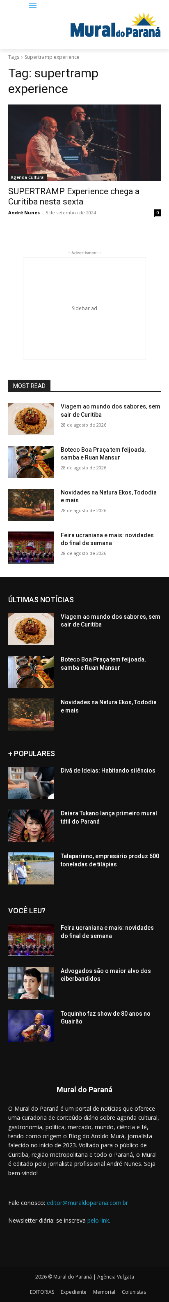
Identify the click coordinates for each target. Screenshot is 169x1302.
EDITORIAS (42, 1291)
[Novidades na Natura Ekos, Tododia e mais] (31, 505)
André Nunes (24, 212)
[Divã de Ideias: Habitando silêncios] (31, 783)
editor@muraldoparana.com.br (87, 1203)
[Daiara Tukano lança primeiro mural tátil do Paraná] (31, 826)
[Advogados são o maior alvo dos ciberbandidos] (31, 983)
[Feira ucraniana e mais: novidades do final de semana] (31, 547)
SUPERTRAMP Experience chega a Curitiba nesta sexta (73, 196)
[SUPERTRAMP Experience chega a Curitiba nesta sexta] (84, 142)
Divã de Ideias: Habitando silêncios (108, 770)
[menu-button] (33, 6)
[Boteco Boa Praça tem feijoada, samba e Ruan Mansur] (31, 462)
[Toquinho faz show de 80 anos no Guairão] (31, 1026)
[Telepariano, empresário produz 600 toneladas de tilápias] (31, 868)
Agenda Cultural (28, 177)
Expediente (74, 1291)
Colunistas (134, 1291)
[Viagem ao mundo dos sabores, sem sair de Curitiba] (31, 419)
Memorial (104, 1291)
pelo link (98, 1220)
